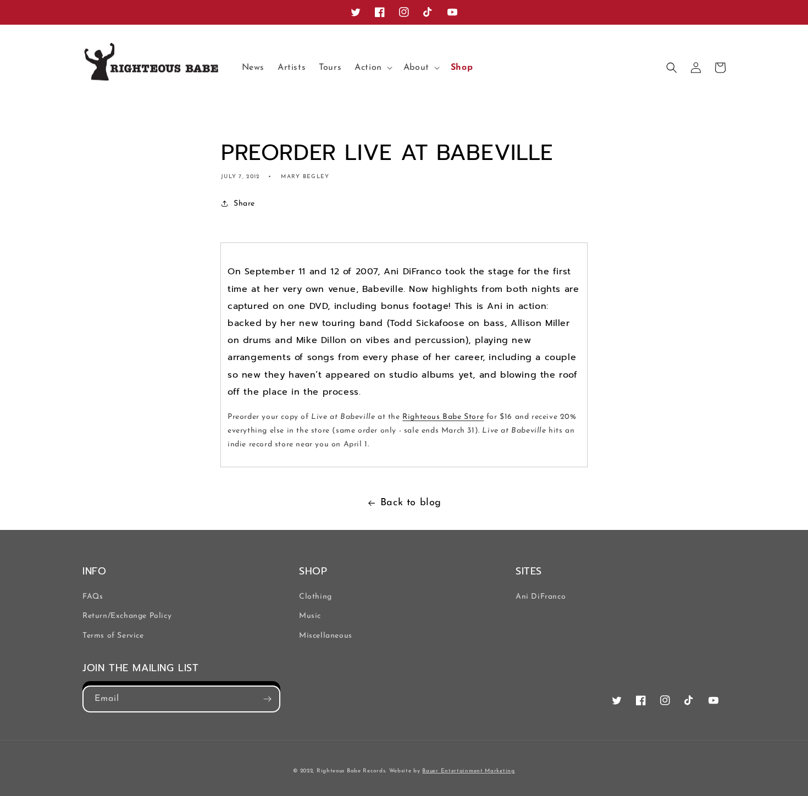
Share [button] (244, 204)
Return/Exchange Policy (126, 616)
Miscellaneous (325, 636)
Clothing (315, 597)
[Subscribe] (267, 699)
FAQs (92, 597)
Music (310, 616)
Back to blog (410, 503)
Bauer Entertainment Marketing (468, 771)
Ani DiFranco (541, 597)
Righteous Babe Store (443, 417)
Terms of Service (113, 636)
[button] (372, 68)
